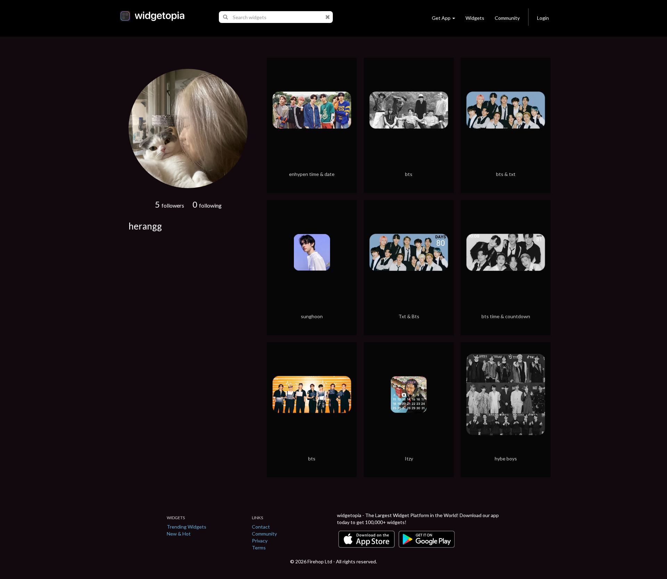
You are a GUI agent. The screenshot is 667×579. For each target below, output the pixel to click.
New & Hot (179, 534)
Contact (261, 527)
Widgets (475, 18)
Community (507, 18)
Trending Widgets (186, 527)
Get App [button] (441, 18)
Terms (259, 547)
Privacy (259, 541)
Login (543, 18)
